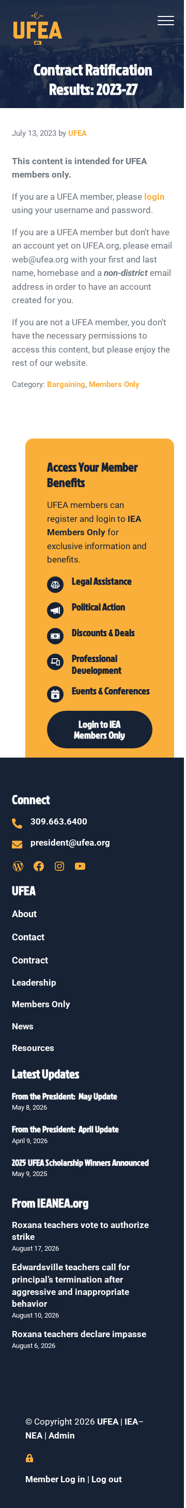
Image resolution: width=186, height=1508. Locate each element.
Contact (28, 937)
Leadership (34, 983)
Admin (62, 1436)
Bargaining (66, 384)
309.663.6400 (58, 822)
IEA (131, 1422)
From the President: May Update (64, 1096)
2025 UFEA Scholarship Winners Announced (80, 1162)
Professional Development (96, 664)
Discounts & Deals (103, 632)
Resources (33, 1048)
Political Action (98, 606)
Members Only (114, 384)
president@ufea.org (70, 843)
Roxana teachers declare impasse (79, 1334)
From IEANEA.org (50, 1203)
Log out (106, 1479)
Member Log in (55, 1479)
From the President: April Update (65, 1129)
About (24, 913)
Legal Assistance (102, 581)
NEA (34, 1436)
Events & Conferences (111, 690)
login (154, 197)
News (23, 1026)
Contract (30, 960)
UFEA (107, 1422)
